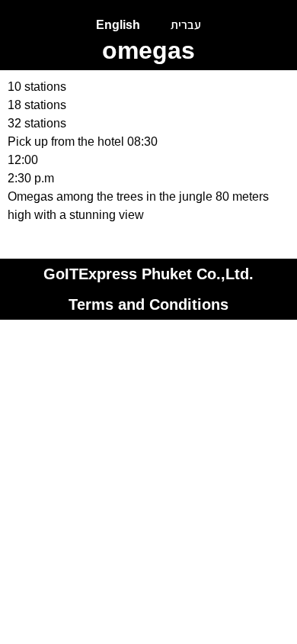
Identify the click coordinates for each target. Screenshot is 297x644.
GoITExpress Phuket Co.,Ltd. (148, 274)
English (118, 24)
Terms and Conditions (148, 304)
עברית (186, 24)
